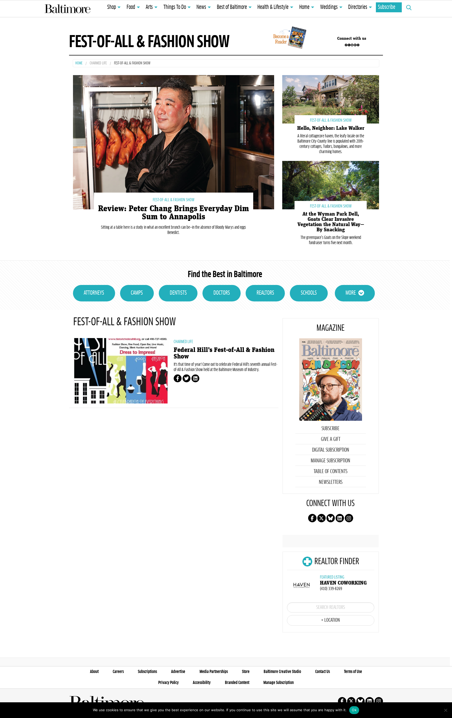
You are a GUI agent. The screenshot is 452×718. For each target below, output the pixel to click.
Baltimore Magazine (67, 8)
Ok (354, 710)
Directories (357, 7)
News (201, 7)
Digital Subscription (330, 450)
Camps (137, 293)
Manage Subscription (330, 460)
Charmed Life (98, 63)
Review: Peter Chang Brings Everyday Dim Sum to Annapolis (173, 213)
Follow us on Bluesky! (352, 45)
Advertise (178, 672)
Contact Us (322, 672)
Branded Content (237, 683)
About (94, 672)
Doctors (221, 293)
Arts (149, 7)
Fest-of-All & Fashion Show (173, 200)
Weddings (329, 7)
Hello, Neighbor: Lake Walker (330, 128)
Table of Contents (330, 471)
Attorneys (94, 293)
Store (246, 672)
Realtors (265, 293)
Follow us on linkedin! (355, 45)
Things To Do (174, 7)
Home (304, 7)
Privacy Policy (168, 683)
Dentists (178, 293)
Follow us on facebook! (346, 45)
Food (131, 7)
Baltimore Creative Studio (282, 672)
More (351, 293)
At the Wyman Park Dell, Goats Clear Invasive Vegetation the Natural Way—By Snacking (330, 221)
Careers (118, 672)
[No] (445, 710)
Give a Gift (330, 439)
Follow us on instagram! (358, 45)
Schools (309, 293)
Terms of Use (353, 672)
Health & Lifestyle (273, 7)
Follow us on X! (349, 45)
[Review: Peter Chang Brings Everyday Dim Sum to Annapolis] (173, 142)
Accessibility (202, 683)
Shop (111, 7)
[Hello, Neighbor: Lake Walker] (330, 99)
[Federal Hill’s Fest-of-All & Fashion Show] (121, 370)
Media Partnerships (214, 672)
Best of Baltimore (232, 7)
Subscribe (386, 7)
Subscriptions (147, 672)
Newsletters (330, 482)
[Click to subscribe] (288, 38)
